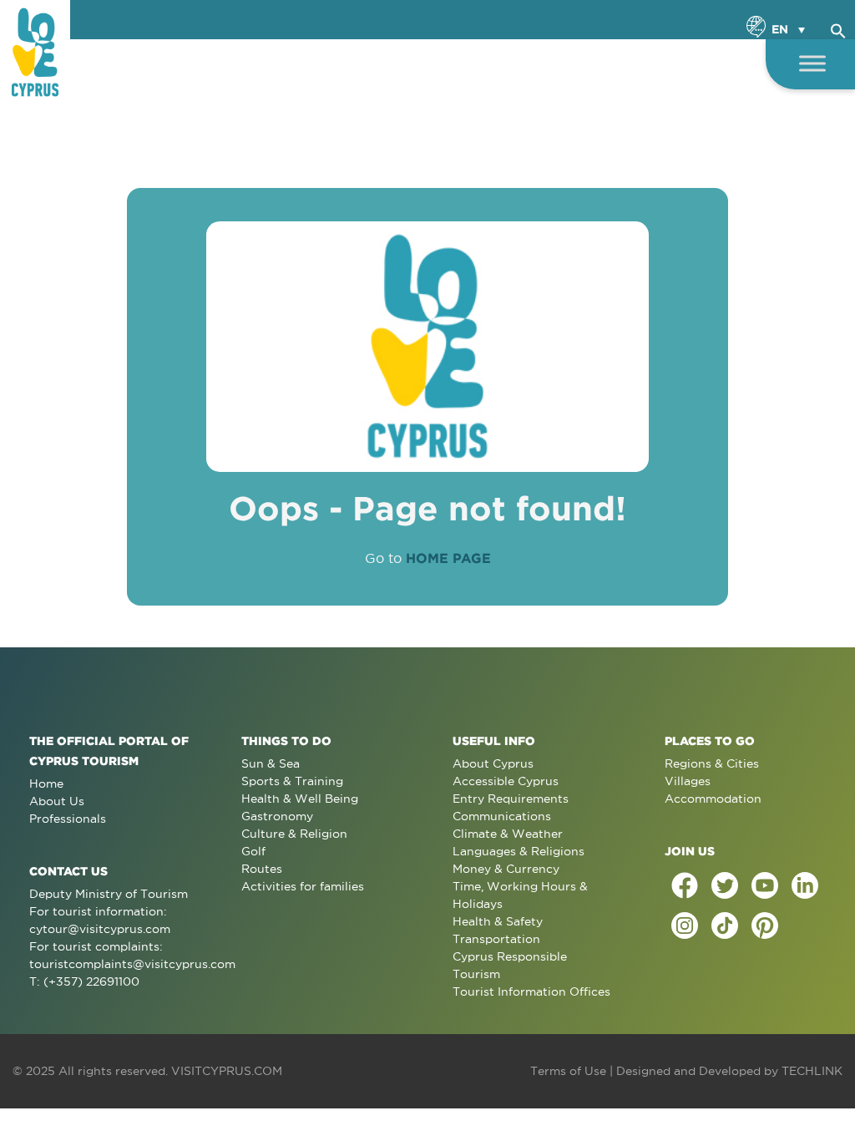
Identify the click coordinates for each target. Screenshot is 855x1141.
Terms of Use (568, 1071)
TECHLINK (812, 1071)
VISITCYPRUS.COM (226, 1071)
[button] (838, 28)
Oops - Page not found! (427, 508)
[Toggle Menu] (812, 63)
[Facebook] (685, 885)
